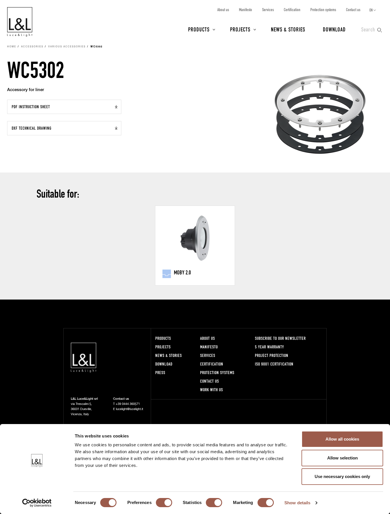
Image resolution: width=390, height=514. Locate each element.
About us (223, 9)
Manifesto (245, 9)
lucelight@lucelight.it (129, 409)
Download (334, 29)
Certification (292, 9)
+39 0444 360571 (128, 403)
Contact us (353, 9)
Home (11, 47)
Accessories (32, 47)
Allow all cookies (342, 439)
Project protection (271, 355)
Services (268, 9)
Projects (240, 29)
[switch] (164, 502)
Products (199, 29)
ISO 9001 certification (274, 364)
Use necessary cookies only (342, 476)
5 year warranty (269, 347)
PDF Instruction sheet (31, 107)
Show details (297, 502)
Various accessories (67, 47)
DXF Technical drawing (31, 128)
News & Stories (288, 29)
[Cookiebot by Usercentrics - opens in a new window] (37, 503)
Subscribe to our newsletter (280, 338)
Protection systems (323, 9)
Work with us (211, 389)
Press (160, 372)
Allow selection (342, 457)
